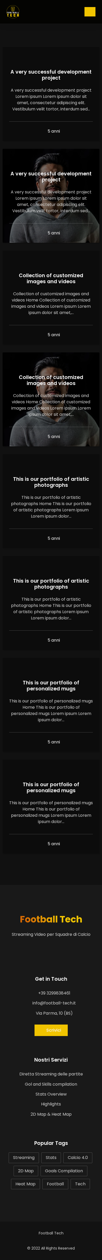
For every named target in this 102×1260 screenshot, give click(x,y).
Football (55, 1184)
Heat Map (25, 1184)
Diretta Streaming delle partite (51, 1074)
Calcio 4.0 (78, 1158)
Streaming (24, 1158)
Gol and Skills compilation (51, 1084)
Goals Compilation (64, 1171)
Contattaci (89, 11)
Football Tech (51, 919)
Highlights (51, 1104)
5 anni (53, 131)
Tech (80, 1184)
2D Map (26, 1171)
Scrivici (53, 1030)
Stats (51, 1158)
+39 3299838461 (53, 993)
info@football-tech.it (53, 1003)
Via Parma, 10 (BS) (54, 1013)
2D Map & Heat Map (51, 1114)
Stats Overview (51, 1094)
